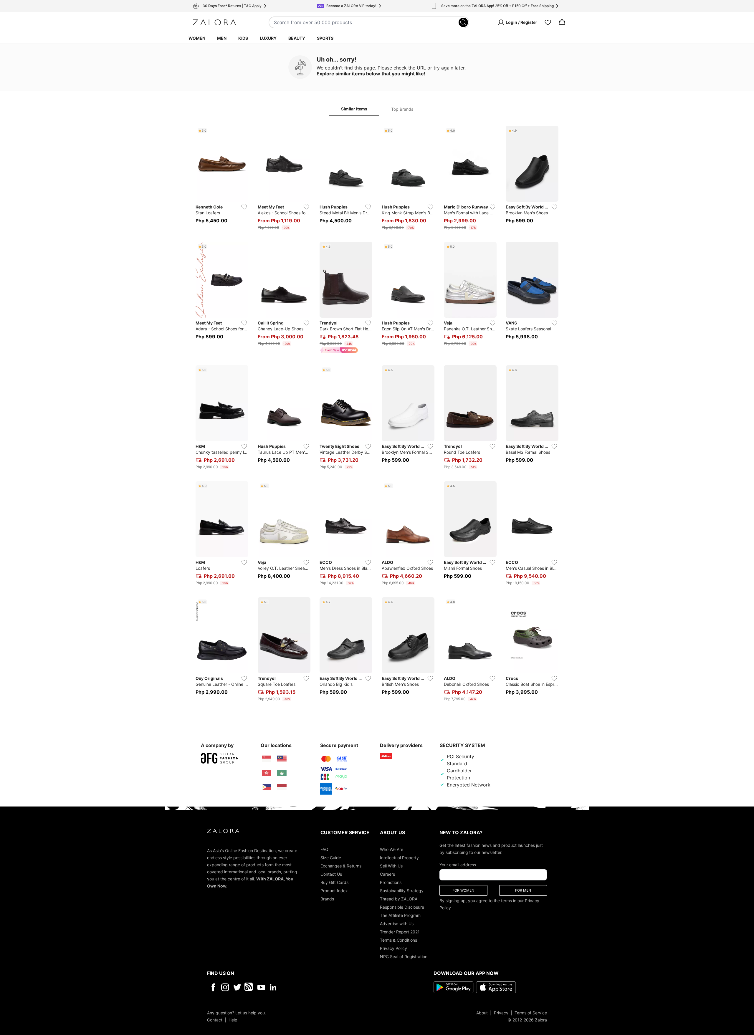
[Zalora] (214, 22)
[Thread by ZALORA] (249, 987)
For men (523, 890)
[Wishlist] (547, 22)
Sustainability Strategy (402, 890)
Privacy (501, 1012)
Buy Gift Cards (334, 882)
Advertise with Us (397, 923)
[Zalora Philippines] (266, 787)
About (482, 1012)
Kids (243, 38)
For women (463, 890)
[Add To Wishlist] (244, 207)
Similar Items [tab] (354, 108)
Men (221, 38)
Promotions (390, 882)
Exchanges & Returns (340, 865)
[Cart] (562, 22)
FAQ (324, 849)
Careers (387, 873)
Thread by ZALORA (398, 898)
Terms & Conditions (398, 939)
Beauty (296, 38)
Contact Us (331, 873)
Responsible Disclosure (402, 906)
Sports (325, 38)
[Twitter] (237, 987)
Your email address (457, 864)
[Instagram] (225, 987)
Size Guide (330, 857)
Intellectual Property (399, 857)
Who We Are (391, 849)
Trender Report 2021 (400, 931)
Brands (327, 898)
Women (196, 38)
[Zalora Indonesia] (282, 787)
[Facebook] (213, 987)
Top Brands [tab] (402, 109)
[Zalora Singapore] (266, 759)
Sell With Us (391, 865)
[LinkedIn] (273, 987)
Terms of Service (531, 1012)
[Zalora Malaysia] (282, 759)
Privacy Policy (393, 947)
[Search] (463, 22)
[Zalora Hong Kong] (266, 773)
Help (233, 1019)
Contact (214, 1019)
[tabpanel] (377, 414)
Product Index (334, 890)
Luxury (268, 38)
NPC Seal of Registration (403, 956)
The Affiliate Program (400, 915)
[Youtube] (261, 987)
